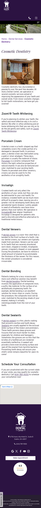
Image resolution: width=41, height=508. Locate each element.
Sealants (5, 325)
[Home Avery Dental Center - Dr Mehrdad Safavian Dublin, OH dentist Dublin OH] (6, 5)
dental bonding (13, 281)
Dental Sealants (11, 315)
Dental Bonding (11, 271)
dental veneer (9, 235)
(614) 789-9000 (21, 374)
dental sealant (9, 321)
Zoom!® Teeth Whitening (17, 114)
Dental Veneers (10, 229)
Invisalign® (6, 212)
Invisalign (7, 185)
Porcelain (5, 161)
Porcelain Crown (11, 141)
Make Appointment (20, 458)
